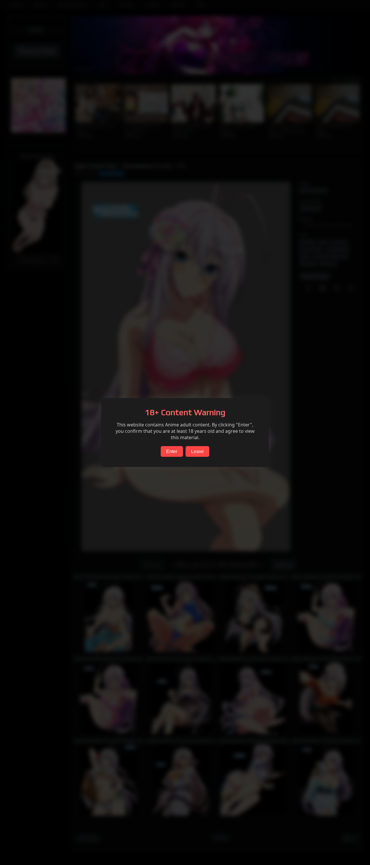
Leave (197, 451)
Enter (171, 451)
